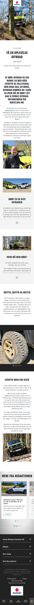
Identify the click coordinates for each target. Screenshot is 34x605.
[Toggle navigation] (31, 601)
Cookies (24, 578)
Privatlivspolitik (11, 578)
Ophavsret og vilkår (17, 581)
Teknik (19, 61)
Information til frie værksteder (17, 583)
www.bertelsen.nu (10, 110)
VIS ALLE (16, 526)
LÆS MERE (7, 514)
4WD (15, 61)
